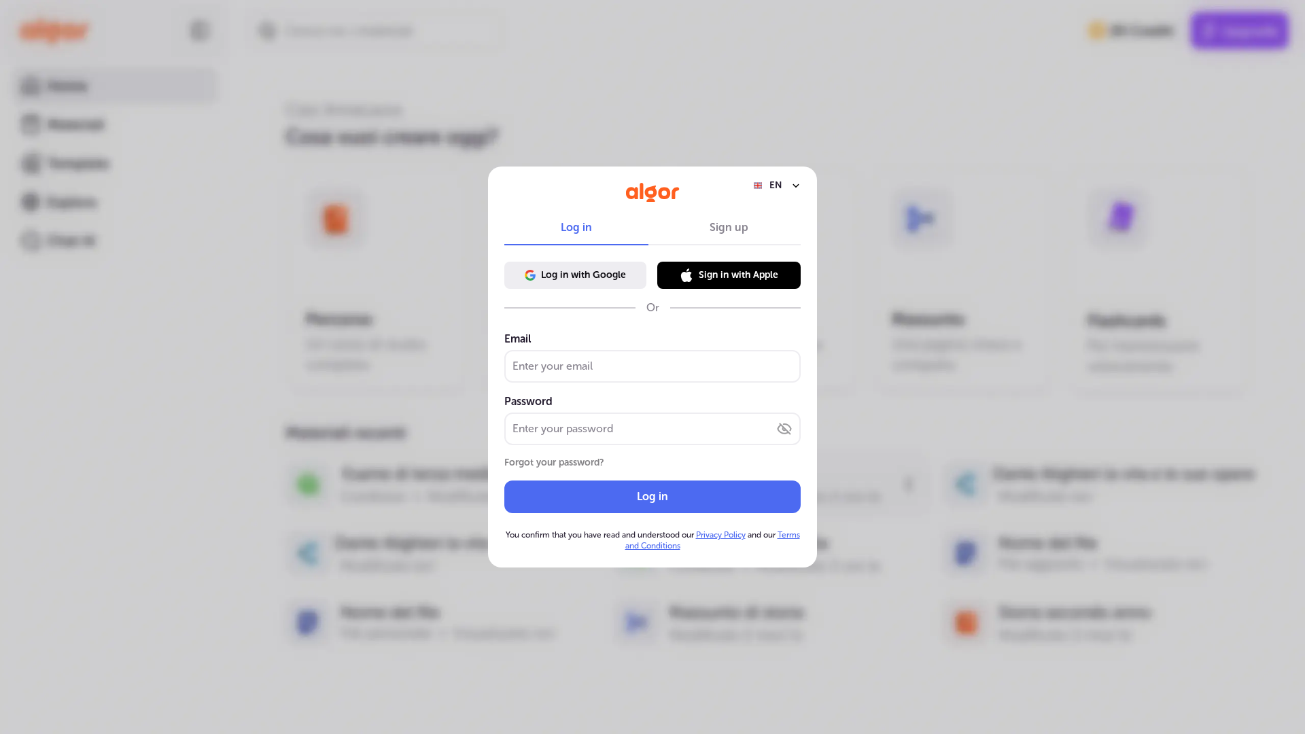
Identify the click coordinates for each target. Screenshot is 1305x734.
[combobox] (777, 185)
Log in (652, 496)
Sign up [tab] (729, 227)
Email (517, 338)
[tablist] (652, 227)
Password (528, 401)
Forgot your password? (554, 462)
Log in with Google (583, 275)
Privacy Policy (721, 535)
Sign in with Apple (738, 275)
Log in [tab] (576, 227)
